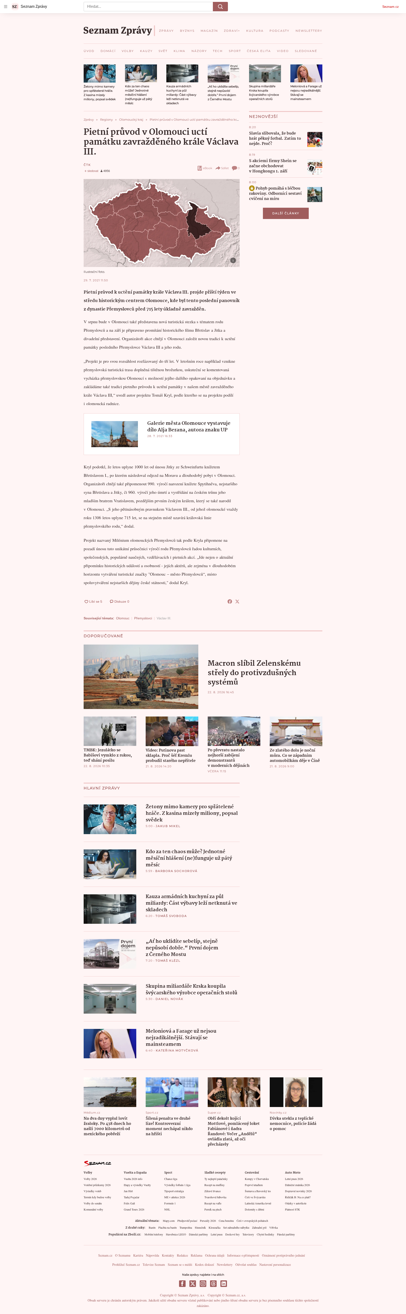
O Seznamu (122, 1255)
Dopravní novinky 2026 (298, 1191)
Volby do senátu (93, 1203)
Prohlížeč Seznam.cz (126, 1264)
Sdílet (225, 168)
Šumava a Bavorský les (258, 1191)
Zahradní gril (259, 1227)
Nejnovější (263, 116)
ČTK (87, 165)
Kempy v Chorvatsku (257, 1179)
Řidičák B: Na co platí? (298, 1197)
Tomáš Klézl (168, 960)
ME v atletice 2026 (174, 1197)
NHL (167, 1209)
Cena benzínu (226, 1220)
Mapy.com (169, 1220)
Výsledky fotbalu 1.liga (177, 1185)
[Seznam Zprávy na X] (192, 1283)
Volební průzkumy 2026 (97, 1185)
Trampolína (186, 1227)
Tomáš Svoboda (171, 916)
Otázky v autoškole (295, 1203)
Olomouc (122, 618)
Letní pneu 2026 (294, 1179)
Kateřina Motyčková (177, 1050)
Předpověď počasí (187, 1220)
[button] (100, 73)
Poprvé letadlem (254, 1185)
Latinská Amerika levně (258, 1203)
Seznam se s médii (180, 1264)
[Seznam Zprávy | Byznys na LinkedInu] (223, 1283)
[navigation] (5, 6)
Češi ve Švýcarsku (255, 1197)
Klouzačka (214, 1227)
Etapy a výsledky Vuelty (137, 1185)
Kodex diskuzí (204, 1264)
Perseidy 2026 (208, 1220)
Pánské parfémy (286, 1234)
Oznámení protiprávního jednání (283, 1255)
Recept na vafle (212, 1203)
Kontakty (168, 1255)
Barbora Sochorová (176, 871)
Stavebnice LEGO (176, 1234)
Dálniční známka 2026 (297, 1185)
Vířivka (273, 1227)
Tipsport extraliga (174, 1191)
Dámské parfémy (198, 1234)
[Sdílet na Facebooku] (229, 601)
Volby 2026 (90, 1179)
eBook (207, 168)
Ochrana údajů (214, 1255)
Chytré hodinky (265, 1234)
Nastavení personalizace (275, 1264)
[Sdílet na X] (237, 601)
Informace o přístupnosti (243, 1255)
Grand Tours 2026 (134, 1209)
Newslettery (225, 1264)
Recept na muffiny (214, 1185)
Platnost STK (292, 1209)
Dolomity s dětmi (254, 1209)
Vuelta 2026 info (133, 1179)
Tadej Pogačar (131, 1197)
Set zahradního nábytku (236, 1227)
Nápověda (152, 1255)
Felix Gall (129, 1203)
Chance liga (170, 1179)
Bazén (152, 1227)
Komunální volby (93, 1209)
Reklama (196, 1255)
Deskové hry (232, 1234)
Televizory (248, 1234)
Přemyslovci (143, 618)
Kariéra (138, 1255)
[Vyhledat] (220, 6)
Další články (285, 213)
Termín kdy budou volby (97, 1197)
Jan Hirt (128, 1191)
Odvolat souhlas (246, 1264)
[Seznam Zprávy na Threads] (213, 1283)
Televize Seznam (154, 1264)
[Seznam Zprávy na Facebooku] (182, 1283)
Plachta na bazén (167, 1227)
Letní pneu (217, 1234)
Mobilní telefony (153, 1234)
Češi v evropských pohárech (252, 1220)
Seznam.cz (390, 6)
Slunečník (200, 1227)
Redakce (182, 1255)
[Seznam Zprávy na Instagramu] (203, 1283)
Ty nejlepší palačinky (216, 1179)
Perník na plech (213, 1209)
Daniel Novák (169, 999)
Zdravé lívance (212, 1191)
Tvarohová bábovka (215, 1197)
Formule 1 (170, 1203)
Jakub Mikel (168, 826)
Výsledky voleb (92, 1191)
